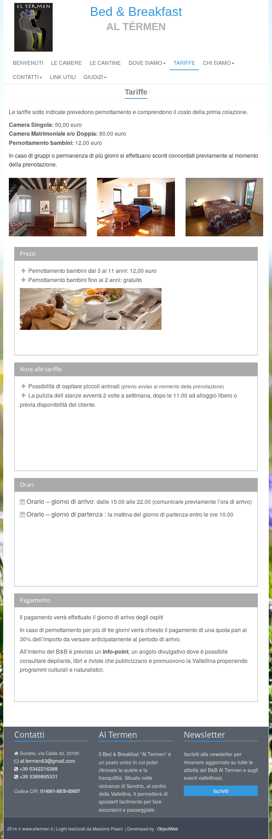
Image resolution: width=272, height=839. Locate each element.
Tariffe (184, 62)
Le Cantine (105, 62)
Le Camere (66, 62)
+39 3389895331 (38, 776)
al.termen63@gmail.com (47, 760)
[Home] (33, 27)
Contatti (26, 76)
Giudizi (93, 76)
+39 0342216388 (38, 768)
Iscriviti (220, 790)
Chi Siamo (217, 62)
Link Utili (63, 76)
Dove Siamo (145, 62)
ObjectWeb (167, 829)
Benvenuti (28, 62)
